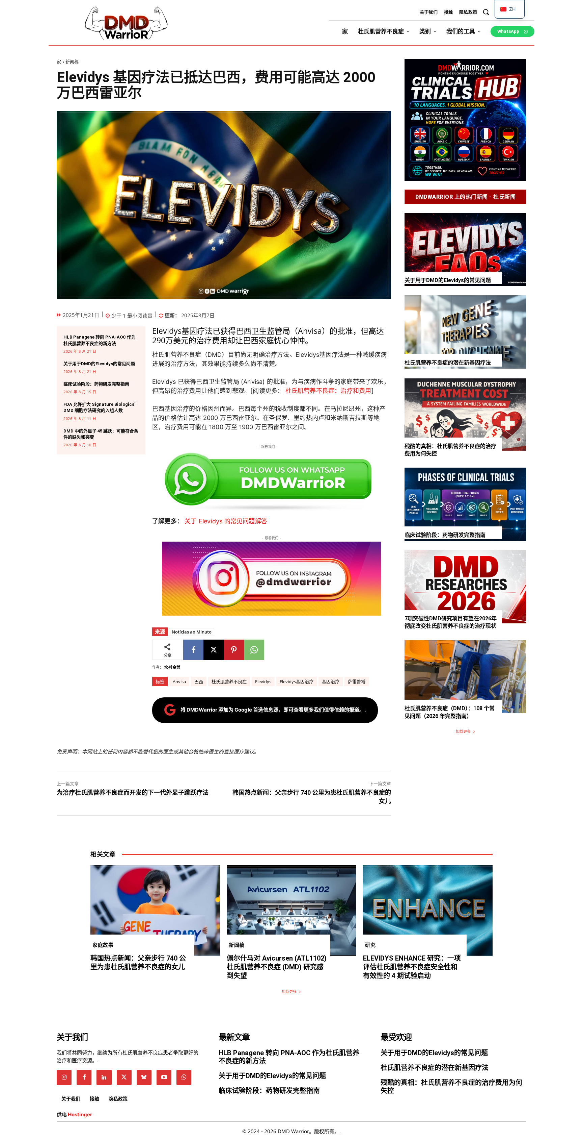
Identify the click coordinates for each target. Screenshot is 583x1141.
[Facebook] (193, 650)
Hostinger (80, 1114)
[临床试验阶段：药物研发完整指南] (465, 504)
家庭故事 (102, 944)
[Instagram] (64, 1077)
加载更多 (463, 731)
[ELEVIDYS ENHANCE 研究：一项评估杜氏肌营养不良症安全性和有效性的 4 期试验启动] (428, 910)
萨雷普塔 (356, 681)
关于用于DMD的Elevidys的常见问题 (99, 363)
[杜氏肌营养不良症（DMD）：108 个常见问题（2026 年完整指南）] (465, 677)
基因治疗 (330, 681)
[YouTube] (164, 1077)
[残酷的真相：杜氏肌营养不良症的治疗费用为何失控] (465, 414)
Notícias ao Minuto (192, 632)
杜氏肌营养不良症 (229, 681)
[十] (213, 650)
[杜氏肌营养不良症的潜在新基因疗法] (465, 332)
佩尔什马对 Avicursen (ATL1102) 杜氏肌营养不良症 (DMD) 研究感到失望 (277, 967)
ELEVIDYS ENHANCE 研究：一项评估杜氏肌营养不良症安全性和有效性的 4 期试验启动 (412, 967)
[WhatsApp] (254, 650)
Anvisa (179, 681)
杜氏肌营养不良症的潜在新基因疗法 (448, 362)
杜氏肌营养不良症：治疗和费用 (328, 390)
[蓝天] (144, 1077)
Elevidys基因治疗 (296, 681)
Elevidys (263, 681)
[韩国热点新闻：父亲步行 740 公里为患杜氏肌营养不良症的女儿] (155, 910)
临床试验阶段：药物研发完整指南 (96, 384)
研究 (370, 944)
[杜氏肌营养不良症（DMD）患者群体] (126, 23)
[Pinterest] (234, 650)
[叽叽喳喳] (124, 1077)
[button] (486, 12)
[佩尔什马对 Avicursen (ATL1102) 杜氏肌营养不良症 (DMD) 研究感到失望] (291, 910)
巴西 (198, 681)
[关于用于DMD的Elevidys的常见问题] (465, 249)
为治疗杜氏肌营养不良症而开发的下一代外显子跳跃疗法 (133, 792)
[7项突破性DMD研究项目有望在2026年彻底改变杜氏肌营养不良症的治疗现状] (465, 586)
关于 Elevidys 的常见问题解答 (226, 521)
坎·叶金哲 (172, 667)
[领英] (103, 1077)
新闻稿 (72, 61)
